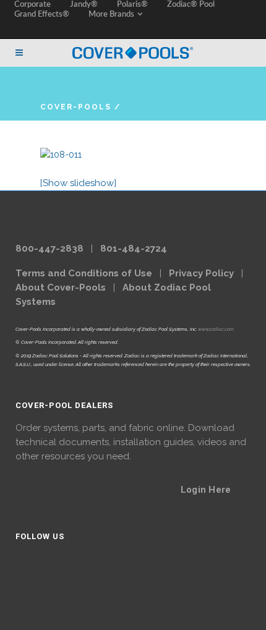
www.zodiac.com (216, 329)
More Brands (111, 15)
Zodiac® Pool (191, 5)
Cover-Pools (75, 107)
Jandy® (84, 5)
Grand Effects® (41, 15)
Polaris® (132, 5)
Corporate (32, 5)
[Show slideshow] (78, 183)
